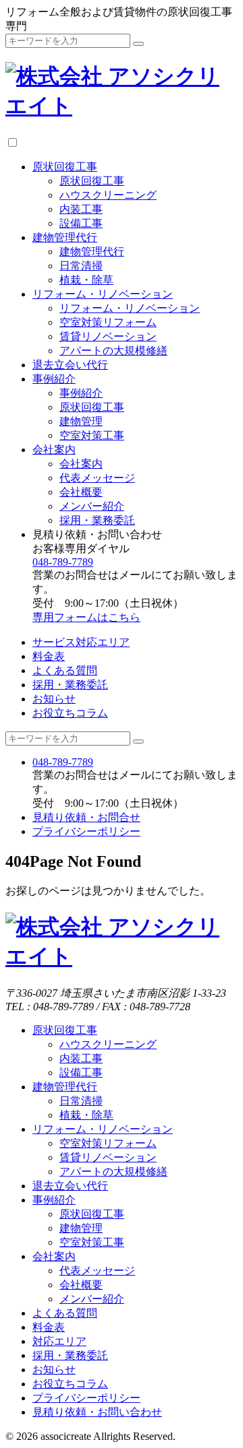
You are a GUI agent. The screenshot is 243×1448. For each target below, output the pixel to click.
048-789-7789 (62, 562)
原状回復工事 (64, 166)
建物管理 (81, 421)
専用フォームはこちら (86, 617)
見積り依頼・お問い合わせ (97, 1412)
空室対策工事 (91, 435)
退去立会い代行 (70, 364)
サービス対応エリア (81, 642)
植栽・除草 (86, 280)
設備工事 (81, 223)
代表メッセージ (97, 478)
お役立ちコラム (70, 713)
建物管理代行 (64, 237)
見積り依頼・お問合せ (86, 817)
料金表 (48, 656)
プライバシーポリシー (86, 831)
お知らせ (54, 698)
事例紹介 (54, 379)
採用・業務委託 (97, 520)
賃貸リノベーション (108, 336)
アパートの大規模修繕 (113, 350)
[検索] (138, 44)
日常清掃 (81, 265)
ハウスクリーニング (108, 195)
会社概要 (81, 492)
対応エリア (59, 1341)
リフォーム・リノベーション (102, 294)
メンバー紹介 (91, 506)
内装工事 (81, 209)
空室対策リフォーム (108, 322)
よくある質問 (64, 670)
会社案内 (54, 449)
